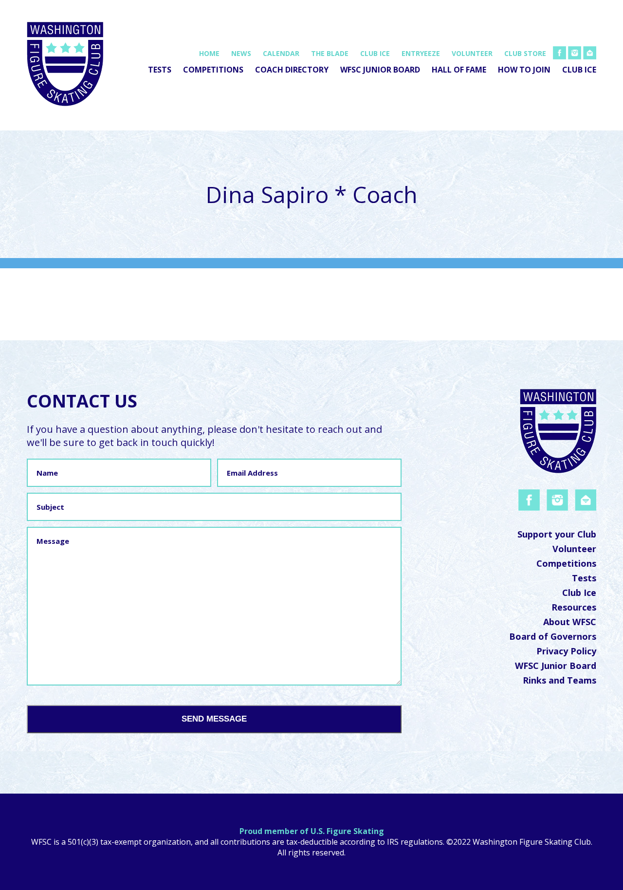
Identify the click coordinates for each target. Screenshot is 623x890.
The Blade (329, 53)
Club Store (525, 53)
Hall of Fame (459, 69)
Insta (576, 51)
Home (209, 53)
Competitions (213, 69)
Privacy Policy (566, 651)
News (241, 53)
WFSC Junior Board (380, 69)
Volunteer (472, 53)
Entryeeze (421, 53)
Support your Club (556, 534)
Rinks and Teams (559, 680)
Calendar (281, 53)
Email (591, 51)
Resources (573, 607)
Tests (159, 69)
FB (563, 51)
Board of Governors (552, 636)
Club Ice (375, 53)
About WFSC (569, 622)
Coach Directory (292, 69)
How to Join (524, 69)
